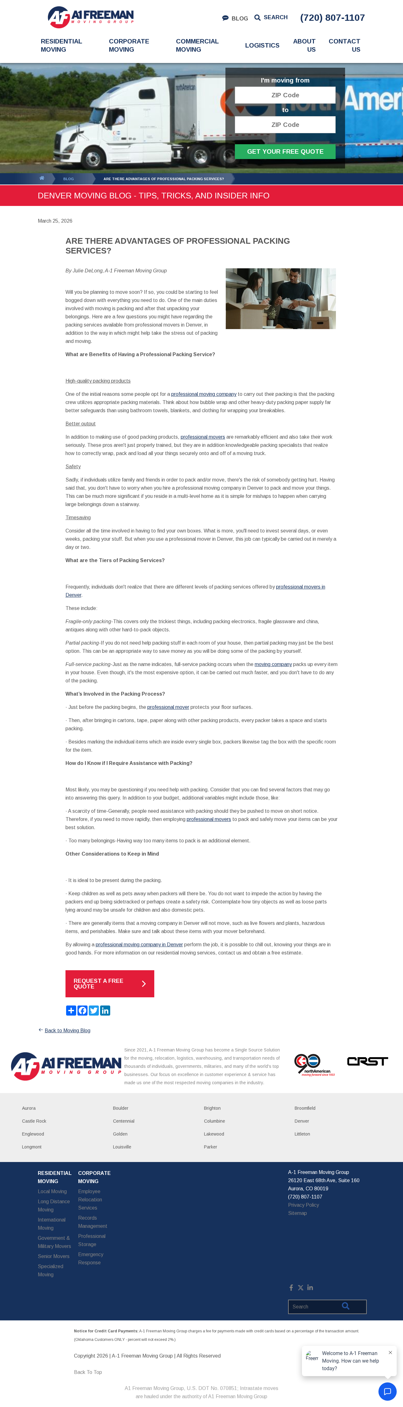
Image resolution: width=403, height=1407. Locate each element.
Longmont (32, 1146)
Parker (210, 1146)
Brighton (212, 1108)
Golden (120, 1133)
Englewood (33, 1133)
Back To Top (88, 1372)
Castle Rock (34, 1121)
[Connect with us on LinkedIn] (310, 1289)
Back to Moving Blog (67, 1030)
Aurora (29, 1108)
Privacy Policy (303, 1205)
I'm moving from (285, 80)
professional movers (203, 437)
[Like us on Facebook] (291, 1289)
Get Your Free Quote (285, 151)
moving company (273, 664)
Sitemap (297, 1213)
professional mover (168, 707)
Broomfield (305, 1108)
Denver (302, 1121)
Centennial (123, 1121)
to (285, 110)
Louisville (122, 1146)
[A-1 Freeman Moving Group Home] (90, 17)
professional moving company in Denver (139, 944)
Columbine (214, 1121)
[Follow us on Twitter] (301, 1289)
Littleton (302, 1133)
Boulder (120, 1108)
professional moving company (203, 394)
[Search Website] (345, 1307)
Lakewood (214, 1133)
